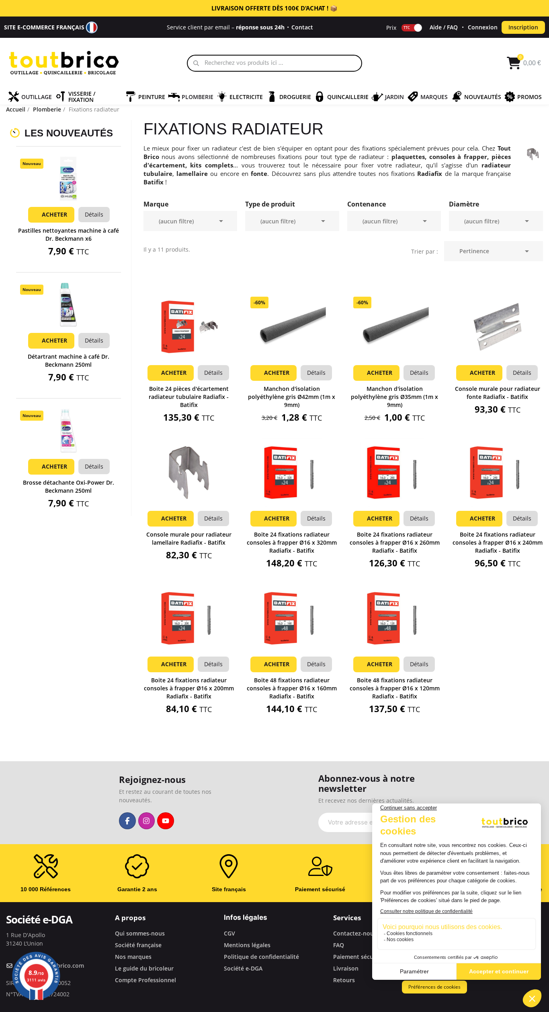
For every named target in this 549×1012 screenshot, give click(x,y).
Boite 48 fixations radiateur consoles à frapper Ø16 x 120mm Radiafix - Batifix (395, 688)
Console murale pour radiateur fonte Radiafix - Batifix (497, 393)
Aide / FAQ (444, 27)
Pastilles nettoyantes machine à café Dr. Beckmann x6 (68, 234)
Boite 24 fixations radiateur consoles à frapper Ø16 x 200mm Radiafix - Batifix (189, 688)
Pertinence (495, 251)
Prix (391, 27)
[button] (68, 189)
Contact (302, 27)
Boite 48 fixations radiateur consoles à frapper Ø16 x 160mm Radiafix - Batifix (292, 688)
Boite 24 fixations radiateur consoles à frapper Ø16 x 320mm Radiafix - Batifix (292, 542)
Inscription (523, 27)
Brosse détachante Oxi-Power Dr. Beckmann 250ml (68, 486)
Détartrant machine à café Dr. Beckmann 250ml (68, 360)
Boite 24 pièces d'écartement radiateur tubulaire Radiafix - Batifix (189, 397)
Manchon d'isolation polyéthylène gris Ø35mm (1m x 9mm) (394, 397)
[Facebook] (127, 820)
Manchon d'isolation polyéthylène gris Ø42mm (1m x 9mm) (291, 397)
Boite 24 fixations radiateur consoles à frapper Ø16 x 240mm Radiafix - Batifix (498, 542)
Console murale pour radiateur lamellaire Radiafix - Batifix (188, 538)
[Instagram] (146, 820)
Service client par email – (226, 27)
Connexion (483, 27)
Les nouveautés (69, 133)
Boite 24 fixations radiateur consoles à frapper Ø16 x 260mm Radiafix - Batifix (395, 542)
